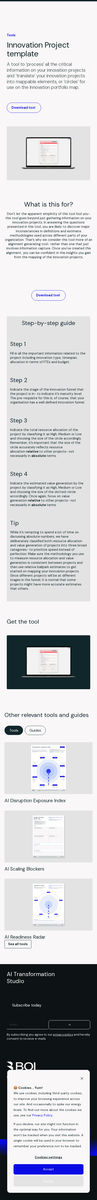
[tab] (14, 730)
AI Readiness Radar (25, 937)
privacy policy (63, 1034)
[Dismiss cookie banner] (81, 1079)
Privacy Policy (42, 1115)
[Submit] (69, 1024)
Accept (48, 1169)
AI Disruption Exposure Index (35, 800)
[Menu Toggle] (86, 13)
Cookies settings (48, 1157)
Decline (48, 1181)
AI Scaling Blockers (24, 869)
